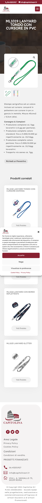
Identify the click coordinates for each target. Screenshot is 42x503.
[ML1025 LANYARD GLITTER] (21, 366)
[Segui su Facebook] (8, 432)
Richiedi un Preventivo (16, 161)
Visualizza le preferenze (21, 268)
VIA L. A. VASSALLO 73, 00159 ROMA (21, 479)
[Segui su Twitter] (12, 432)
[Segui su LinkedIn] (17, 432)
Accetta (21, 255)
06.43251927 (15, 467)
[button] (38, 232)
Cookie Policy (15, 272)
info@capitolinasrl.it (19, 473)
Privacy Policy (25, 272)
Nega (21, 262)
